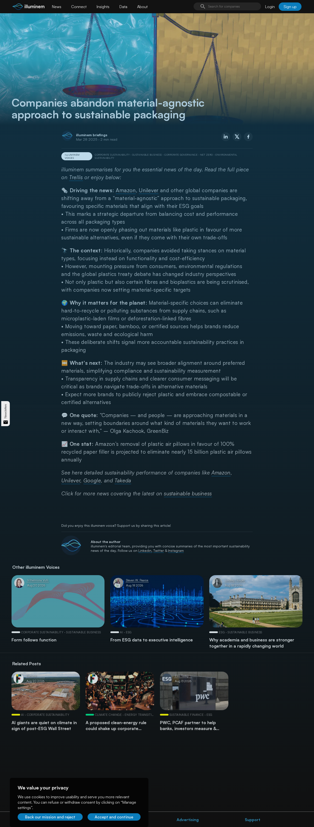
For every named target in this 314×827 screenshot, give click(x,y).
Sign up (290, 6)
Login (270, 6)
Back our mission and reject (50, 816)
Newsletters (5, 411)
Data (123, 6)
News (56, 6)
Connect (79, 6)
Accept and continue (114, 816)
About (142, 6)
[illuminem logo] (28, 7)
